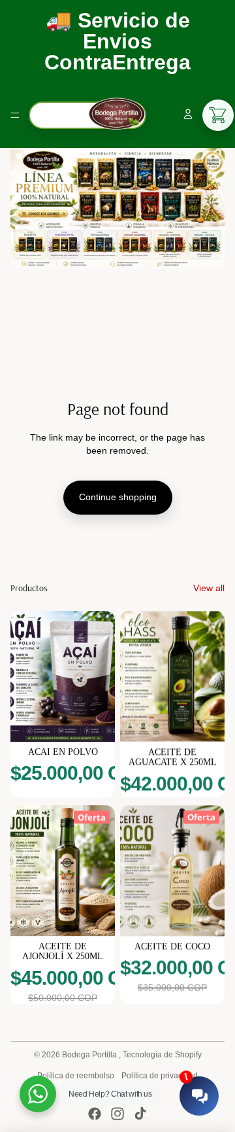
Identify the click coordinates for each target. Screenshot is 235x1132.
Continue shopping (118, 497)
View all (209, 588)
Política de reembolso (75, 1075)
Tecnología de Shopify (162, 1054)
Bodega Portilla (90, 1054)
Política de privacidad (159, 1075)
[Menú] (15, 115)
